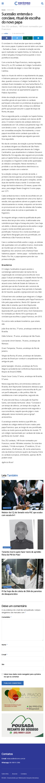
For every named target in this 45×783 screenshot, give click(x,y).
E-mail (5, 655)
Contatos (24, 774)
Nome (5, 645)
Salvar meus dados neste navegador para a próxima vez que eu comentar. (22, 675)
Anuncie (14, 774)
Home (3, 10)
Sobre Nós (5, 774)
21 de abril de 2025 (18, 33)
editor (6, 33)
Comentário (7, 617)
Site (3, 664)
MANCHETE (10, 10)
